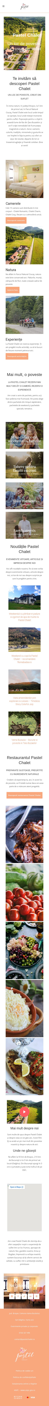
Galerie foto (12, 290)
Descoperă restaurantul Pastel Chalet (24, 795)
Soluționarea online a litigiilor (24, 1384)
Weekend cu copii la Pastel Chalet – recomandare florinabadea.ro (25, 658)
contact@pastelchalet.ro (24, 1339)
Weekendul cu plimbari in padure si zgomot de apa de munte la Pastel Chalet (24, 616)
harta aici (30, 1320)
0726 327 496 (24, 1333)
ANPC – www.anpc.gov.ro (24, 1390)
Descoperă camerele (16, 220)
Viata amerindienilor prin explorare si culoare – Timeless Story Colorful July (24, 701)
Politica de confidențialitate (24, 1377)
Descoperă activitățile (17, 356)
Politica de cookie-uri (24, 1371)
